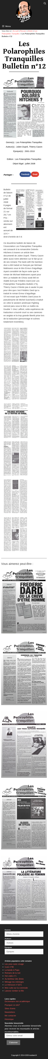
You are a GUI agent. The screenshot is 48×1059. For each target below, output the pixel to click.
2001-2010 (30, 151)
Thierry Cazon (35, 147)
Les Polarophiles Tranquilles (29, 142)
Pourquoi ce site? (12, 1005)
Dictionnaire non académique (17, 1001)
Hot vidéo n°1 (10, 976)
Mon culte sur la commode (16, 988)
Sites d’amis (10, 1008)
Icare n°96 (9, 967)
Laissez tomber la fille (14, 991)
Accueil (15, 31)
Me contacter (10, 1016)
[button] (25, 174)
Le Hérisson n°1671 (13, 985)
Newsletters (10, 1012)
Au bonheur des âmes (14, 979)
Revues (23, 31)
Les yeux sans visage (14, 964)
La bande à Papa (12, 970)
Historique (9, 1019)
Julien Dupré (22, 147)
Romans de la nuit (12, 973)
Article (30, 31)
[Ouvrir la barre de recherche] (45, 3)
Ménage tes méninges (14, 982)
